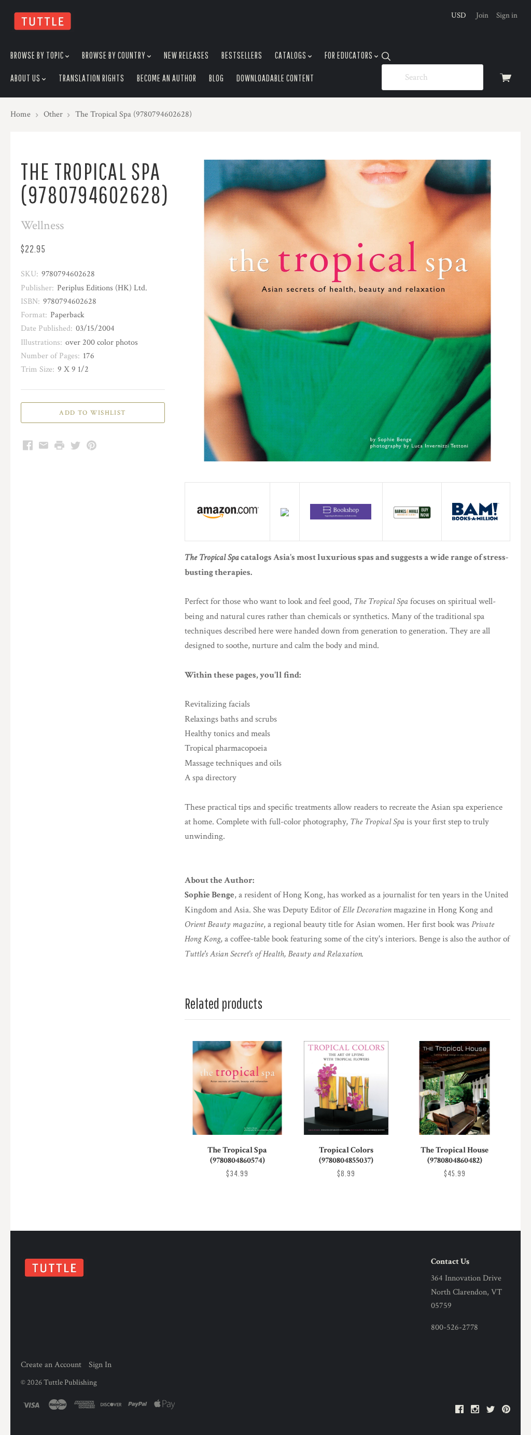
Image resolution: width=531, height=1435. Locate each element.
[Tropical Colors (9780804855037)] (346, 1088)
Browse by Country (114, 55)
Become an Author (167, 78)
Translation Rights (91, 78)
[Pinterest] (506, 1409)
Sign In (100, 1364)
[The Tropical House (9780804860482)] (454, 1088)
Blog (216, 78)
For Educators (349, 55)
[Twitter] (490, 1409)
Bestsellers (241, 55)
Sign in (507, 15)
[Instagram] (475, 1409)
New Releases (186, 55)
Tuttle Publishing (70, 1382)
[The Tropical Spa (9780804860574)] (237, 1088)
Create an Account (51, 1364)
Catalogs (291, 55)
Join (482, 15)
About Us (26, 78)
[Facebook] (459, 1409)
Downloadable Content (275, 78)
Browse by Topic (37, 55)
